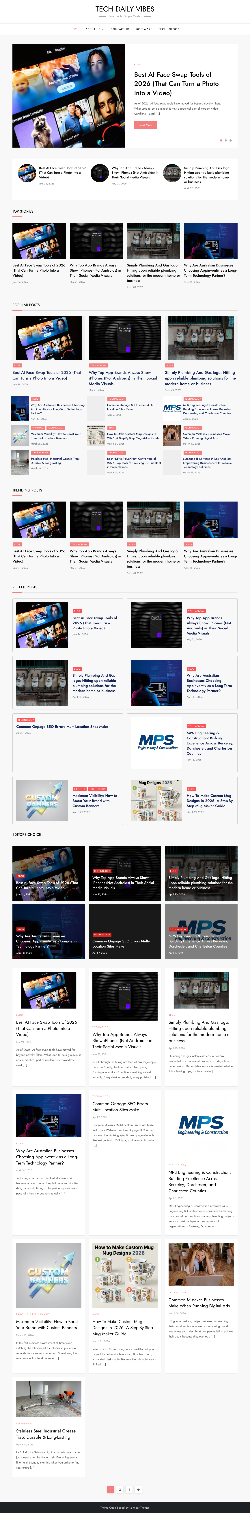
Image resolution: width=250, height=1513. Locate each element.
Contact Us (120, 29)
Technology (169, 29)
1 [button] (221, 140)
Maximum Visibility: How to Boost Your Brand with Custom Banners (56, 436)
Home (74, 29)
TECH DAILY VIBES (125, 9)
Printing (38, 427)
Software (144, 29)
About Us (93, 29)
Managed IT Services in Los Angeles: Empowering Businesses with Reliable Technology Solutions (207, 463)
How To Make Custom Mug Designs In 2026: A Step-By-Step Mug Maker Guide (133, 436)
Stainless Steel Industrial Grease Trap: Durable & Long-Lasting (55, 461)
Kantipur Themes (139, 1508)
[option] (125, 96)
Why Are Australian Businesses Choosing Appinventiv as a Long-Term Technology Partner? (210, 270)
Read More (145, 125)
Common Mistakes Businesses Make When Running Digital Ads (206, 436)
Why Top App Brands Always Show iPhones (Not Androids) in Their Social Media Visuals (135, 173)
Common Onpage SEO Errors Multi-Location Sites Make (130, 407)
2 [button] (226, 140)
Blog (137, 64)
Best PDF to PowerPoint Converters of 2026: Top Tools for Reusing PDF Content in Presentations (134, 463)
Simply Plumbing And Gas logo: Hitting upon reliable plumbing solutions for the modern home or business (207, 175)
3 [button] (231, 140)
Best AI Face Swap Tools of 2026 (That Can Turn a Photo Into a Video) (176, 84)
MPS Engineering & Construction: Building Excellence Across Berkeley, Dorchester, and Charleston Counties (207, 409)
